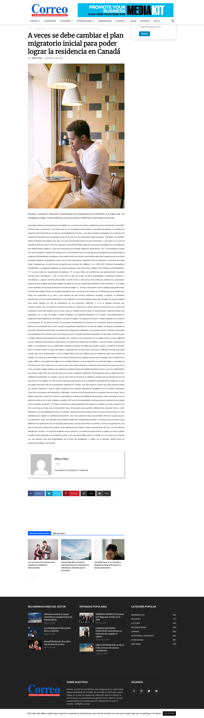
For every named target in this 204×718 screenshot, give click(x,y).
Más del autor (59, 533)
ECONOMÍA (65, 21)
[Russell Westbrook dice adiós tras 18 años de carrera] (35, 645)
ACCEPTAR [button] (169, 713)
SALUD (133, 21)
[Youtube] (156, 691)
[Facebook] (134, 691)
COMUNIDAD (50, 21)
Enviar (144, 33)
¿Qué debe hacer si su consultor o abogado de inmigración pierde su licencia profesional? (107, 565)
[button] (172, 21)
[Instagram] (141, 691)
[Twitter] (149, 691)
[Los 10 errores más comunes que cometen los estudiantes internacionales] (43, 549)
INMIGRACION (40, 28)
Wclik (157, 21)
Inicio (30, 28)
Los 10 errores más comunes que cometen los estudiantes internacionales (41, 565)
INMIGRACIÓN (105, 21)
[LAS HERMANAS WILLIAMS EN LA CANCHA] (35, 632)
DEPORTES (145, 21)
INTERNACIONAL (84, 21)
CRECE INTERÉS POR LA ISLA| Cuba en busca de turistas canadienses (110, 648)
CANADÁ (34, 21)
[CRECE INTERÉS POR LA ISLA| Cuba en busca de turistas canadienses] (86, 647)
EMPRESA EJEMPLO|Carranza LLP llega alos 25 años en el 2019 (110, 617)
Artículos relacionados (39, 533)
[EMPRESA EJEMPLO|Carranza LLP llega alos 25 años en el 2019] (86, 618)
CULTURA (119, 21)
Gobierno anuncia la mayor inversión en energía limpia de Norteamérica (58, 617)
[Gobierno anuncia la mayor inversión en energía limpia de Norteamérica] (35, 618)
